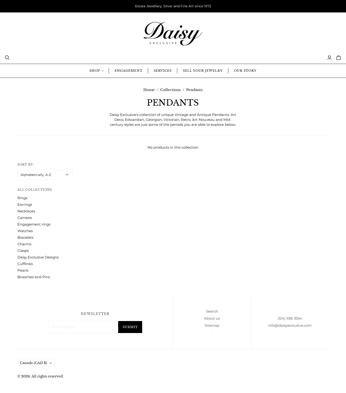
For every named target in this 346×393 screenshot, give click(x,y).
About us (212, 318)
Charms (24, 244)
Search (212, 311)
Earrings (24, 204)
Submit (130, 327)
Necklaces (26, 211)
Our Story (245, 71)
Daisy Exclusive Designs (38, 257)
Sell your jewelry (203, 71)
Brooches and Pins (33, 277)
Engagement (128, 71)
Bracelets (25, 237)
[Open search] (7, 57)
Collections (170, 89)
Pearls (22, 270)
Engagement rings (33, 224)
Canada (33, 363)
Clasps (23, 250)
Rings (22, 198)
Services (163, 71)
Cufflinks (25, 264)
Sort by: (25, 164)
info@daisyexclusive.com (290, 325)
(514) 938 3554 (290, 318)
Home (149, 89)
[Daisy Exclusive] (173, 34)
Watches (25, 231)
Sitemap (212, 325)
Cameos (24, 217)
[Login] (329, 57)
